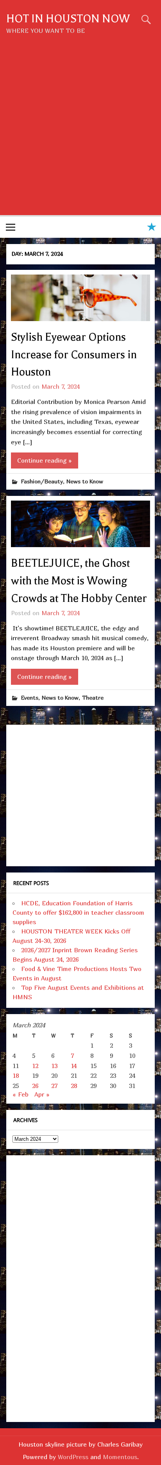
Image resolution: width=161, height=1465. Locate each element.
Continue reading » (44, 460)
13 (54, 1066)
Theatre (93, 697)
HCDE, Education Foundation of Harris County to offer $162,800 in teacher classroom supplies (78, 912)
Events (29, 697)
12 (35, 1066)
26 (35, 1086)
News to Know (84, 481)
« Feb (21, 1094)
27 (54, 1086)
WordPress (73, 1457)
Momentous (120, 1457)
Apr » (42, 1094)
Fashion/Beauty (42, 481)
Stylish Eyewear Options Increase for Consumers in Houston (74, 355)
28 (74, 1086)
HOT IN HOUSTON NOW (68, 19)
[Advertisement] (80, 130)
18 (16, 1075)
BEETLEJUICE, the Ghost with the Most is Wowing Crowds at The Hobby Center (79, 581)
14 (74, 1066)
